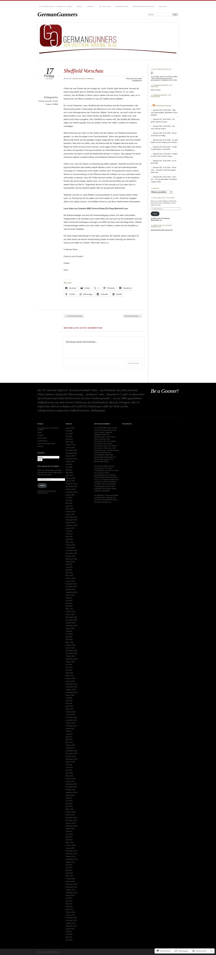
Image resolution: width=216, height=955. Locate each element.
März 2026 (69, 442)
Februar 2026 (70, 445)
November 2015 (71, 787)
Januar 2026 (70, 447)
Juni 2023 (69, 534)
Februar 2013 (70, 879)
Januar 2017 (70, 748)
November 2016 (71, 753)
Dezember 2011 (71, 917)
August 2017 (70, 728)
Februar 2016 (70, 778)
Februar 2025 (70, 478)
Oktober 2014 (71, 823)
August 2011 (70, 929)
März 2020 (69, 642)
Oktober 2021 (71, 589)
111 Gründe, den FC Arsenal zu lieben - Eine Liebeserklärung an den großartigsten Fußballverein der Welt (164, 78)
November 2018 (71, 687)
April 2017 (69, 739)
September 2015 (71, 792)
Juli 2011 (69, 931)
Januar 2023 (70, 548)
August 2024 (70, 495)
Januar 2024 (70, 514)
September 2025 (71, 459)
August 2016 (70, 762)
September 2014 (71, 826)
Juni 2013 (69, 867)
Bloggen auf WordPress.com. (49, 952)
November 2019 (71, 653)
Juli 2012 (69, 898)
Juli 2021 (69, 598)
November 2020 (71, 620)
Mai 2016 (69, 770)
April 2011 (69, 940)
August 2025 (70, 461)
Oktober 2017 (71, 723)
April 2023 (69, 539)
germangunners (78, 79)
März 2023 (69, 542)
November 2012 (71, 887)
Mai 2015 (69, 803)
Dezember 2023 (71, 517)
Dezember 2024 (71, 484)
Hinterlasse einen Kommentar (134, 80)
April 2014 (69, 840)
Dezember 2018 (71, 684)
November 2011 (71, 920)
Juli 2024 (69, 498)
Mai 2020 (69, 637)
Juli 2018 (69, 698)
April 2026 (69, 439)
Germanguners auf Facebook (161, 95)
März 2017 (69, 742)
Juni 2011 (69, 934)
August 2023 (70, 528)
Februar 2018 (70, 712)
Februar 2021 (70, 611)
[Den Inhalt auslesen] (154, 105)
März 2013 (69, 876)
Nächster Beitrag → (132, 316)
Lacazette (48, 101)
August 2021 (70, 595)
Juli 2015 (69, 798)
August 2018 (70, 695)
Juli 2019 (69, 664)
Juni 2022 (69, 567)
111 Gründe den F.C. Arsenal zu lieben (55, 6)
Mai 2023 (69, 536)
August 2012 (70, 895)
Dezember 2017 (71, 717)
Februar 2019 (70, 678)
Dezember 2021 (71, 584)
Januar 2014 (70, 848)
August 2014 (70, 828)
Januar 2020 (70, 648)
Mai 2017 (69, 737)
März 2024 (69, 509)
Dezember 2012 (71, 884)
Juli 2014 (69, 831)
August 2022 (70, 561)
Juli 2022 (69, 564)
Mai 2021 (69, 603)
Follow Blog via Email (164, 198)
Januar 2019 (70, 681)
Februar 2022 (70, 578)
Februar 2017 (70, 745)
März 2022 (69, 575)
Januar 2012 (70, 915)
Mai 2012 (69, 904)
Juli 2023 (69, 531)
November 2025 (71, 453)
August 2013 (70, 862)
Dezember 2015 (71, 784)
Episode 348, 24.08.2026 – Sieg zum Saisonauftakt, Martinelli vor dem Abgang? (164, 112)
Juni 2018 (69, 700)
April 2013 (69, 873)
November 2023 (71, 520)
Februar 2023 (70, 545)
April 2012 (69, 906)
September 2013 (71, 859)
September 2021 (71, 592)
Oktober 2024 (71, 489)
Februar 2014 (70, 845)
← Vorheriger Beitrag (73, 316)
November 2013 (71, 854)
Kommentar (133, 363)
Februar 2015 (70, 812)
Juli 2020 (69, 631)
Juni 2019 (69, 667)
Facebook (127, 424)
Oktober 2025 (71, 456)
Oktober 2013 (71, 856)
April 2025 (69, 472)
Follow (155, 214)
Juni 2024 (69, 500)
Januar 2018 (70, 714)
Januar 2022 (70, 581)
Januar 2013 (70, 881)
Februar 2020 (70, 645)
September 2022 (71, 559)
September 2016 (71, 759)
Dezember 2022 (71, 550)
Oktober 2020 (71, 623)
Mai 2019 (69, 670)
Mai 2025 (69, 470)
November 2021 (71, 587)
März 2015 (69, 809)
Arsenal (90, 79)
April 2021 (69, 606)
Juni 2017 (69, 734)
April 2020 (69, 639)
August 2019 (70, 662)
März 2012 (69, 909)
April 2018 (69, 706)
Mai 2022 (69, 570)
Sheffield (55, 104)
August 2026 (70, 428)
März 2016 (69, 776)
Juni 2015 (69, 801)
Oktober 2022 (71, 556)
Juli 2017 (69, 731)
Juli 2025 (69, 464)
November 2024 (71, 486)
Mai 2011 (69, 937)
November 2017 (71, 720)
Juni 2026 (69, 433)
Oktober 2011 (70, 923)
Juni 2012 (69, 901)
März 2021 (69, 609)
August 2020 (70, 628)
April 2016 (69, 773)
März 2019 (69, 676)
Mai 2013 (69, 870)
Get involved (105, 6)
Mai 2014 (69, 837)
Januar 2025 (70, 481)
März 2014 (69, 842)
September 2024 (71, 492)
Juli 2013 (69, 865)
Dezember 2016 (71, 751)
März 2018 (69, 709)
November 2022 (71, 553)
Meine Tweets (156, 90)
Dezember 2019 (71, 650)
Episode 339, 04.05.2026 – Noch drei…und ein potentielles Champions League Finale (164, 179)
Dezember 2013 (71, 851)
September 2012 (71, 892)
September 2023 (71, 525)
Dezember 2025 (71, 450)
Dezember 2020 (71, 617)
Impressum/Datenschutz (143, 6)
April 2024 (69, 506)
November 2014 (71, 820)
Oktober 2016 (71, 756)
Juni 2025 (69, 467)
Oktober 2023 (71, 522)
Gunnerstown (121, 6)
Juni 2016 (69, 767)
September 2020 (71, 625)
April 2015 (69, 806)
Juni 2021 (69, 600)
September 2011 (71, 926)
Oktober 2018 (71, 689)
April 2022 (69, 573)
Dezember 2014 (71, 817)
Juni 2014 (69, 834)
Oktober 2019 (71, 656)
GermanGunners (57, 14)
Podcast (163, 6)
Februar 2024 (70, 511)
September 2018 (71, 692)
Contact (90, 6)
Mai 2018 (69, 703)
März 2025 (69, 475)
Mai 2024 (69, 503)
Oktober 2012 (71, 890)
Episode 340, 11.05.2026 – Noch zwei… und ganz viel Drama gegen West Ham (163, 170)
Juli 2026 (69, 431)
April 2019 (69, 673)
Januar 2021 (70, 614)
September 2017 (71, 726)
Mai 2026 (69, 436)
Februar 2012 (70, 912)
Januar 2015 (70, 815)
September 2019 (71, 659)
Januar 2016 (70, 781)
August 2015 (70, 795)
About (79, 6)
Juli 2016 (69, 765)
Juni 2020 (69, 634)
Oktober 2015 (71, 789)
